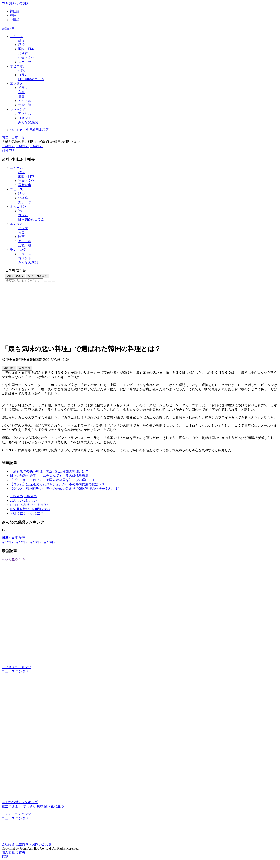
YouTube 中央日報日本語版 (29, 130)
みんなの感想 (28, 122)
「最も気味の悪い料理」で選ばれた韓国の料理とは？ (49, 471)
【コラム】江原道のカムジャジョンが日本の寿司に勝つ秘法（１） (59, 484)
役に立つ (57, 806)
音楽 (21, 92)
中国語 (15, 20)
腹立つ (6, 806)
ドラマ (23, 87)
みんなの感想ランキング (20, 802)
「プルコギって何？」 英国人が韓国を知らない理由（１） (54, 480)
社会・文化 (26, 57)
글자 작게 (9, 368)
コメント (24, 118)
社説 (21, 70)
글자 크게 (24, 368)
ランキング (18, 109)
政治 (21, 40)
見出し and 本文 (37, 275)
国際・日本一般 (13, 137)
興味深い (43, 806)
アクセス (24, 113)
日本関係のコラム (31, 79)
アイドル (24, 100)
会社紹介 (8, 844)
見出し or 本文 (15, 275)
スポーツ (24, 62)
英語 (13, 15)
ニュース (16, 36)
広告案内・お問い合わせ (34, 844)
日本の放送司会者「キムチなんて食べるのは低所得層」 (51, 475)
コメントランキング (16, 814)
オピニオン (18, 66)
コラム (23, 75)
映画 (21, 96)
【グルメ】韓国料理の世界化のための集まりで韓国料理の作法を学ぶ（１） (65, 488)
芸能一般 (24, 105)
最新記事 (8, 28)
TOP (5, 856)
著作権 (20, 852)
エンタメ (16, 83)
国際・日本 (26, 49)
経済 (21, 44)
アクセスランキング (16, 667)
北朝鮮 (23, 53)
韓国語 (15, 11)
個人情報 (8, 852)
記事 (13, 537)
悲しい (17, 806)
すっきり (29, 806)
